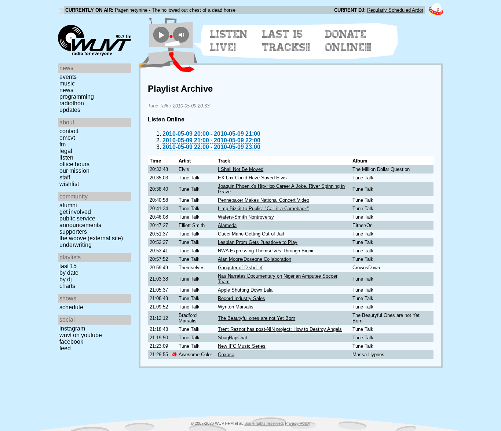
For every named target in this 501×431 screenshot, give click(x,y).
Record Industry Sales (241, 298)
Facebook (71, 342)
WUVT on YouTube (80, 335)
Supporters (73, 232)
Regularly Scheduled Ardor (395, 10)
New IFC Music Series (242, 346)
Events (68, 77)
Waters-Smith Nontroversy (246, 217)
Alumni (68, 205)
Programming (76, 97)
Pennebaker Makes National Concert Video (263, 200)
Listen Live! (229, 41)
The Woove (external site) (91, 238)
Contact (68, 131)
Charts (67, 286)
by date (68, 273)
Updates (69, 110)
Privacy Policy (297, 423)
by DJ (65, 279)
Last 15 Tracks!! (286, 41)
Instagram (72, 328)
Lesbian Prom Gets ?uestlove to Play (257, 242)
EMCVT (67, 138)
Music (67, 83)
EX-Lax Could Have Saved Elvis (252, 177)
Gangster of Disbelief (240, 267)
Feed (65, 348)
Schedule (71, 307)
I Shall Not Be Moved (240, 169)
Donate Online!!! (348, 41)
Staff (64, 177)
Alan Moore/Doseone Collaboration (254, 259)
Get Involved (75, 212)
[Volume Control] (182, 34)
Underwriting (75, 245)
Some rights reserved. (264, 423)
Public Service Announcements (80, 221)
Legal (65, 151)
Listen (66, 157)
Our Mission (74, 171)
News (66, 90)
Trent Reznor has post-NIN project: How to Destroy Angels (280, 329)
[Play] (161, 34)
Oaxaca (226, 354)
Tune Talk (158, 106)
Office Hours (74, 164)
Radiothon (71, 103)
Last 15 (68, 266)
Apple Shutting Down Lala (245, 290)
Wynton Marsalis (235, 307)
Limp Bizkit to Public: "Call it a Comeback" (263, 208)
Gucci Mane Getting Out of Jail (251, 234)
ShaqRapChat (232, 337)
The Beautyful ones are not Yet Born (256, 318)
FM (62, 144)
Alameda (227, 225)
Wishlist (69, 184)
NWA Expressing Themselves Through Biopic (266, 250)
